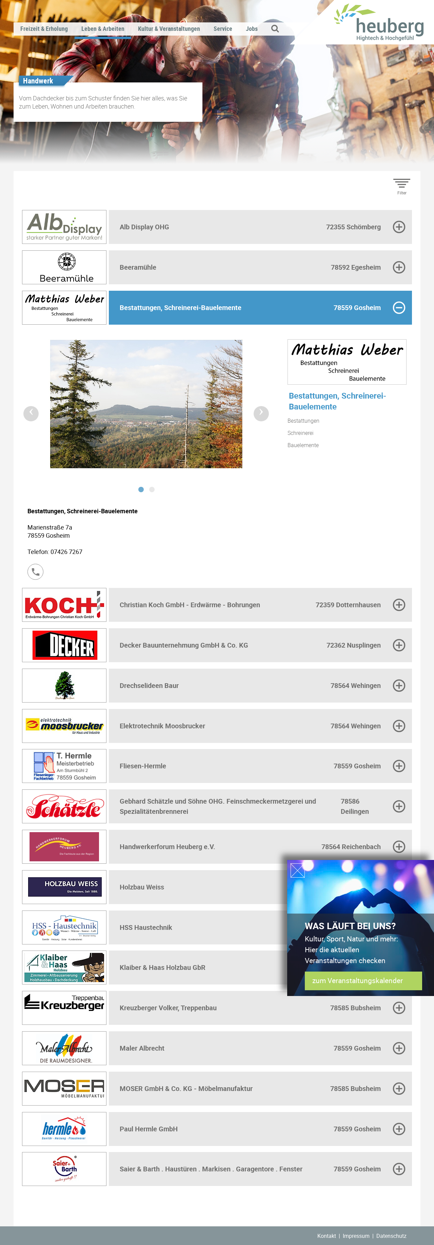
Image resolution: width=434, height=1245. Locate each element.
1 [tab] (141, 489)
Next (257, 409)
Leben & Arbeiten (102, 28)
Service (223, 28)
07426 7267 (66, 552)
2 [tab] (152, 489)
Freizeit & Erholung (44, 28)
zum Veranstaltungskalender (357, 980)
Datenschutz (391, 1236)
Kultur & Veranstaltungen (169, 28)
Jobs (252, 28)
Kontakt (326, 1236)
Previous (26, 409)
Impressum (356, 1236)
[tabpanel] (146, 408)
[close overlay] (298, 870)
